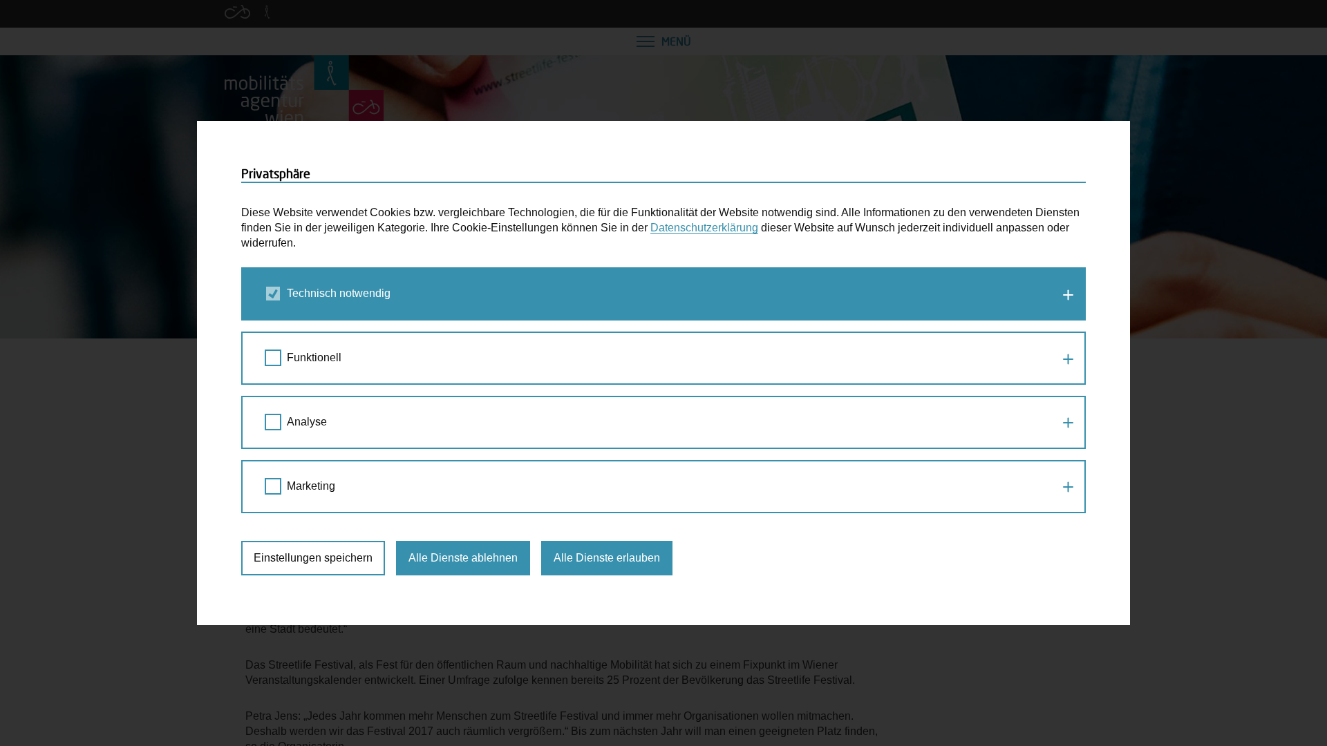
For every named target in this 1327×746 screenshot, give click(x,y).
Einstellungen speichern (313, 558)
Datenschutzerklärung (704, 227)
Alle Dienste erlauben (607, 558)
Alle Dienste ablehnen (463, 558)
